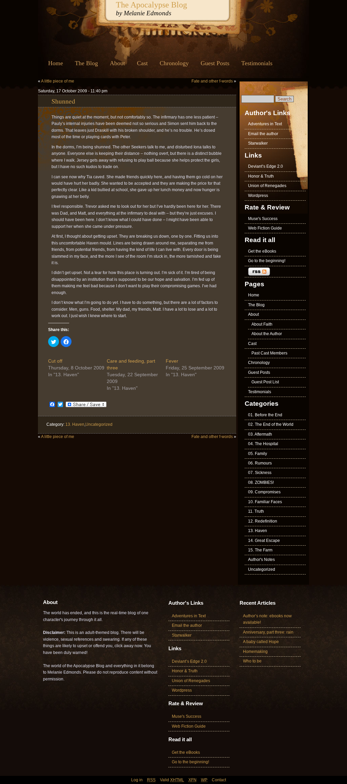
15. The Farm (260, 550)
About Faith (261, 324)
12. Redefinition (262, 521)
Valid (172, 780)
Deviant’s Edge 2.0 (265, 166)
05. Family (257, 453)
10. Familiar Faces (265, 501)
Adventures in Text (265, 124)
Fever (172, 361)
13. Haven (74, 424)
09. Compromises (264, 492)
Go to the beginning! (266, 260)
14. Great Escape (264, 540)
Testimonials (256, 63)
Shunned (63, 100)
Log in (137, 780)
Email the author (263, 133)
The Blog (86, 63)
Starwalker (258, 143)
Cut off (55, 361)
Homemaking (255, 651)
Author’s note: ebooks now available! (267, 619)
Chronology (174, 63)
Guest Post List (265, 382)
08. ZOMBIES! (261, 482)
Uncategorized (99, 424)
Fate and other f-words (212, 81)
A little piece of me (57, 81)
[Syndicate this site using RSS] (275, 271)
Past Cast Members (269, 353)
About (117, 63)
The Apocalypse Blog (151, 4)
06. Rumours (260, 463)
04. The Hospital (263, 443)
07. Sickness (259, 472)
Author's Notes (261, 559)
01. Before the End (265, 415)
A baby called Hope (261, 641)
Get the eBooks (262, 251)
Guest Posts (215, 63)
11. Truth (256, 511)
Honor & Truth (261, 176)
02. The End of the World (270, 424)
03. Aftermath (260, 434)
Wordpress (258, 195)
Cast (142, 63)
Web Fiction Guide (265, 228)
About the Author (266, 333)
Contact (219, 780)
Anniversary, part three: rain (268, 632)
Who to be (252, 661)
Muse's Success (263, 218)
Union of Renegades (267, 185)
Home (55, 63)
